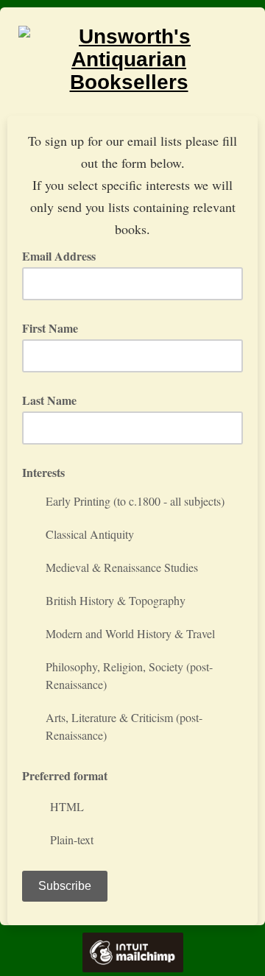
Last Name (49, 400)
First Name (50, 327)
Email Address (64, 256)
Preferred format (64, 775)
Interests (43, 472)
